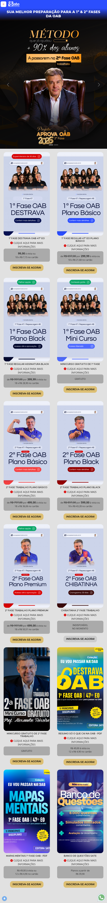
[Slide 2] (56, 150)
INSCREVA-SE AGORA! (27, 273)
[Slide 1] (51, 150)
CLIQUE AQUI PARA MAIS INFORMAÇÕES (28, 250)
